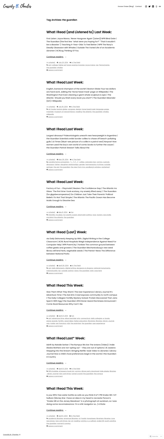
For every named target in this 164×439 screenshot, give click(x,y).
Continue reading (55, 56)
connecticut (85, 318)
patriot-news (73, 271)
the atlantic (87, 112)
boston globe (62, 109)
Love (113, 418)
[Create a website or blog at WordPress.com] (19, 435)
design (78, 109)
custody (106, 162)
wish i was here (96, 271)
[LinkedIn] (153, 6)
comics (99, 162)
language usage (102, 109)
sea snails (107, 215)
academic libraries (55, 418)
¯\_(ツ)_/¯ (74, 162)
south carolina (110, 421)
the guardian (51, 67)
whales (60, 67)
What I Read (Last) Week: (66, 232)
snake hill (100, 421)
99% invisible (53, 371)
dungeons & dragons (85, 268)
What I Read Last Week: (65, 82)
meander (50, 112)
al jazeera (63, 371)
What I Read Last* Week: (65, 338)
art (49, 109)
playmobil (82, 215)
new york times (65, 374)
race (94, 215)
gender (82, 164)
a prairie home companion (58, 162)
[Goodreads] (156, 6)
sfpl (68, 323)
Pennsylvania (104, 65)
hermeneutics (91, 164)
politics (89, 215)
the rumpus (98, 374)
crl (79, 418)
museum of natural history (64, 112)
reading (79, 112)
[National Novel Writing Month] (159, 6)
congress (71, 109)
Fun (72, 212)
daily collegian (96, 318)
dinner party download (90, 371)
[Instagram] (146, 6)
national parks (52, 271)
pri (72, 421)
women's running (63, 423)
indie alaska (104, 371)
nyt (64, 215)
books (53, 109)
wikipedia (50, 114)
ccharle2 (51, 62)
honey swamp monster (76, 65)
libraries (99, 321)
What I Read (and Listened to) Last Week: (79, 32)
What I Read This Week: (65, 285)
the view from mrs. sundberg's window (86, 167)
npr (97, 65)
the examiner (76, 323)
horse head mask (88, 109)
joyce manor (90, 65)
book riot (70, 371)
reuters (99, 215)
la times (100, 164)
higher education (80, 321)
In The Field (75, 62)
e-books (106, 318)
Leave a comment (55, 70)
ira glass (59, 215)
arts (78, 318)
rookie (52, 323)
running (83, 421)
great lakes (68, 321)
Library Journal (108, 321)
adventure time (58, 318)
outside (107, 164)
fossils (83, 418)
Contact (138, 6)
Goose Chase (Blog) (126, 6)
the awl (56, 167)
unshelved (105, 167)
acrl (49, 65)
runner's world (77, 374)
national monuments (102, 268)
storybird (49, 217)
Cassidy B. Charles (10, 435)
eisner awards (52, 321)
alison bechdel (70, 318)
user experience (98, 323)
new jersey (50, 421)
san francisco (61, 323)
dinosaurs (50, 164)
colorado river (90, 162)
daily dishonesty (58, 268)
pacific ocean (71, 215)
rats (48, 323)
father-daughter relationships (66, 164)
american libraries (71, 418)
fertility (61, 321)
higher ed (62, 65)
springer (49, 167)
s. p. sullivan (91, 421)
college (55, 65)
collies (81, 162)
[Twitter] (149, 6)
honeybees (91, 418)
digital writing (70, 268)
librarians (91, 321)
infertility (51, 215)
